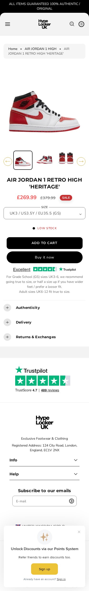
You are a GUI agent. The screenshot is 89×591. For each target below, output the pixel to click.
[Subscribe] (71, 501)
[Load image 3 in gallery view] (66, 160)
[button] (7, 24)
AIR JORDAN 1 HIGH (40, 49)
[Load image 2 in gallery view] (44, 160)
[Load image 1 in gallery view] (23, 160)
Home (12, 49)
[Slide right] (81, 161)
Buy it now (44, 257)
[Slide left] (8, 161)
